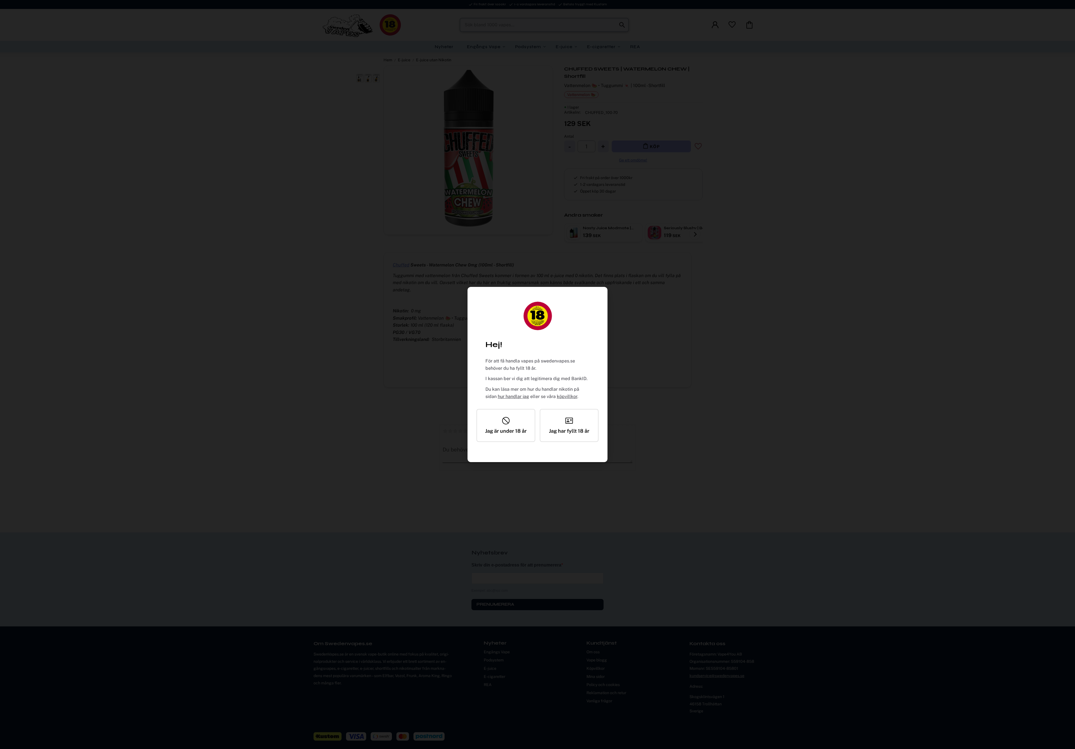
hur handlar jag (513, 396)
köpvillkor (567, 396)
